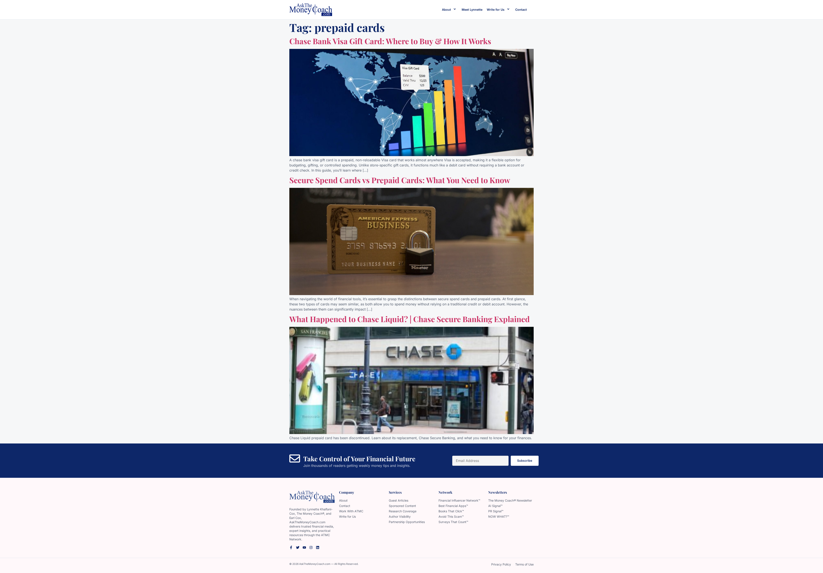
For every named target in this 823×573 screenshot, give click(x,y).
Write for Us (496, 9)
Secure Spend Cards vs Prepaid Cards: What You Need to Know (399, 180)
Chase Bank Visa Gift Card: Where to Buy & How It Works (390, 41)
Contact (521, 9)
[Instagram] (311, 547)
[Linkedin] (317, 547)
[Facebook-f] (291, 547)
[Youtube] (304, 547)
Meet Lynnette (472, 9)
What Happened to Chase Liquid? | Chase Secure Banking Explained (409, 319)
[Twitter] (297, 547)
